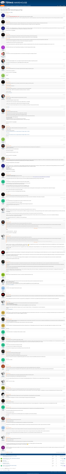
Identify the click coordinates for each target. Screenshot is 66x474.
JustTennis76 (4, 459)
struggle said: (8, 194)
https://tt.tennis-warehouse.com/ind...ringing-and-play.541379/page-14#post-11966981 (18, 131)
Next (11, 12)
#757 (64, 59)
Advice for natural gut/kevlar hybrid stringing (9, 465)
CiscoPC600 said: (8, 427)
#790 (64, 364)
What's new (6, 5)
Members (12, 5)
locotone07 (4, 466)
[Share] (63, 13)
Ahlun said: (8, 21)
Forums (2, 5)
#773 (64, 220)
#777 (64, 273)
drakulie (3, 456)
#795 (64, 399)
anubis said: (8, 261)
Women (25, 5)
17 (8, 12)
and (9, 92)
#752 (64, 20)
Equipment (17, 5)
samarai (3, 461)
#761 (64, 94)
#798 (64, 426)
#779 (64, 286)
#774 (64, 234)
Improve (29, 5)
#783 (64, 317)
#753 (64, 26)
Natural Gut (4, 460)
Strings (8, 456)
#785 (64, 330)
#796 (64, 405)
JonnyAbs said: (8, 294)
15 (6, 12)
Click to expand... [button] (36, 228)
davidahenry (62, 463)
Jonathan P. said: (8, 87)
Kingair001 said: (8, 84)
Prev (1, 12)
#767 (64, 164)
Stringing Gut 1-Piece (6, 463)
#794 (64, 392)
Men (21, 5)
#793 (64, 386)
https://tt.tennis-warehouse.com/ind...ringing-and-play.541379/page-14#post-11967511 (18, 134)
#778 (64, 279)
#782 (64, 311)
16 (7, 12)
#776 (64, 260)
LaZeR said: (8, 15)
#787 (64, 343)
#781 (64, 300)
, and (10, 284)
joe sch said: (8, 301)
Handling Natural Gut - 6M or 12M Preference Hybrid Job (11, 458)
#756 (64, 52)
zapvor (63, 461)
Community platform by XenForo (33, 473)
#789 (64, 358)
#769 (64, 180)
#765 (64, 144)
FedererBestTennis (62, 456)
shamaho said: (8, 394)
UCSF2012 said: (8, 174)
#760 (64, 80)
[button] (9, 5)
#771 (64, 199)
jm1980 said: (8, 67)
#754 (64, 33)
